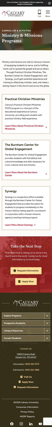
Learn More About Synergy (19, 225)
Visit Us (28, 377)
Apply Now (28, 282)
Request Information (28, 271)
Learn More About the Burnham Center (21, 174)
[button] (47, 13)
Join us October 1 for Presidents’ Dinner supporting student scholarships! (25, 3)
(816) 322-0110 (32, 364)
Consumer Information (27, 407)
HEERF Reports (27, 417)
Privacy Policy (27, 412)
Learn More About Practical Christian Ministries (24, 127)
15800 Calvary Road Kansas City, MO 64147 (26, 355)
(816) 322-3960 (32, 370)
